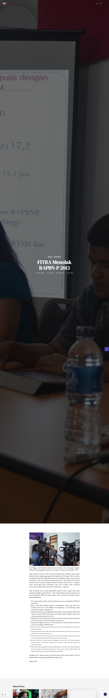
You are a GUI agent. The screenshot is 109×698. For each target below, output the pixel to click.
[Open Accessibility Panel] (107, 349)
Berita (50, 257)
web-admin (41, 273)
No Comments (60, 273)
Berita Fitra (57, 257)
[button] (105, 3)
